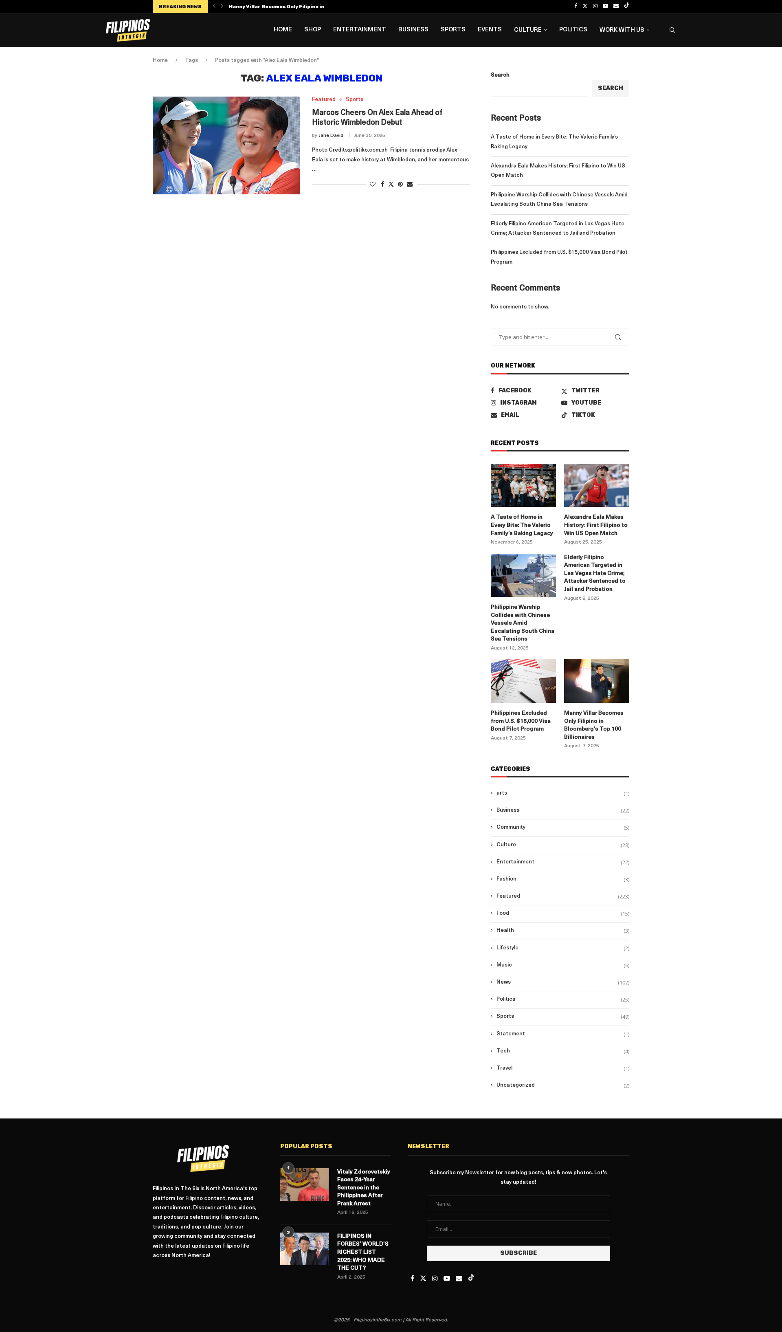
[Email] (616, 6)
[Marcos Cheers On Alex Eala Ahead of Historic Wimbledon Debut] (226, 145)
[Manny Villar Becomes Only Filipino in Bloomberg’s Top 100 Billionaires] (596, 681)
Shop (312, 30)
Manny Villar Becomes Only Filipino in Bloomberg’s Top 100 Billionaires (594, 725)
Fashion (562, 879)
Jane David (331, 135)
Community (562, 827)
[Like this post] (373, 184)
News (562, 982)
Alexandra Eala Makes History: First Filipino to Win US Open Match (596, 525)
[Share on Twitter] (391, 184)
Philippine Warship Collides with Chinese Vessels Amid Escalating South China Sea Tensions (522, 623)
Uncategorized (562, 1085)
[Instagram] (595, 6)
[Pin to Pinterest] (400, 184)
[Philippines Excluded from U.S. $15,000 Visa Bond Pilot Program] (523, 681)
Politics (573, 30)
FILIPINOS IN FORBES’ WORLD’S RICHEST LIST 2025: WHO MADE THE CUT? (363, 1252)
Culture (528, 30)
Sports (453, 30)
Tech (562, 1051)
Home (283, 30)
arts (562, 793)
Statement (562, 1034)
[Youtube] (605, 6)
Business (413, 30)
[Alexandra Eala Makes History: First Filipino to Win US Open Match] (596, 485)
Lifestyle (562, 948)
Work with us (622, 30)
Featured (562, 896)
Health (562, 930)
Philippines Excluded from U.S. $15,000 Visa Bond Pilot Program (521, 721)
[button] (214, 6)
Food (562, 913)
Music (562, 965)
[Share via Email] (410, 184)
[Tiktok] (626, 6)
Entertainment (359, 30)
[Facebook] (575, 6)
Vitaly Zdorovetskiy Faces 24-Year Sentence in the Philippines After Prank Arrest (363, 1188)
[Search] (672, 30)
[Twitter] (585, 6)
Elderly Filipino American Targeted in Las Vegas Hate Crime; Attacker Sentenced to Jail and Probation (595, 573)
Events (490, 30)
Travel (562, 1068)
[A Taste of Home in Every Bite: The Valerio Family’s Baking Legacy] (523, 485)
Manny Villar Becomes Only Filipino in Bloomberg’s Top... (301, 6)
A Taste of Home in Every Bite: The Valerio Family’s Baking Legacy (522, 525)
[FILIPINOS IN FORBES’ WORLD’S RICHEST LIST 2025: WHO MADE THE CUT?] (304, 1249)
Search (500, 75)
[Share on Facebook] (382, 184)
